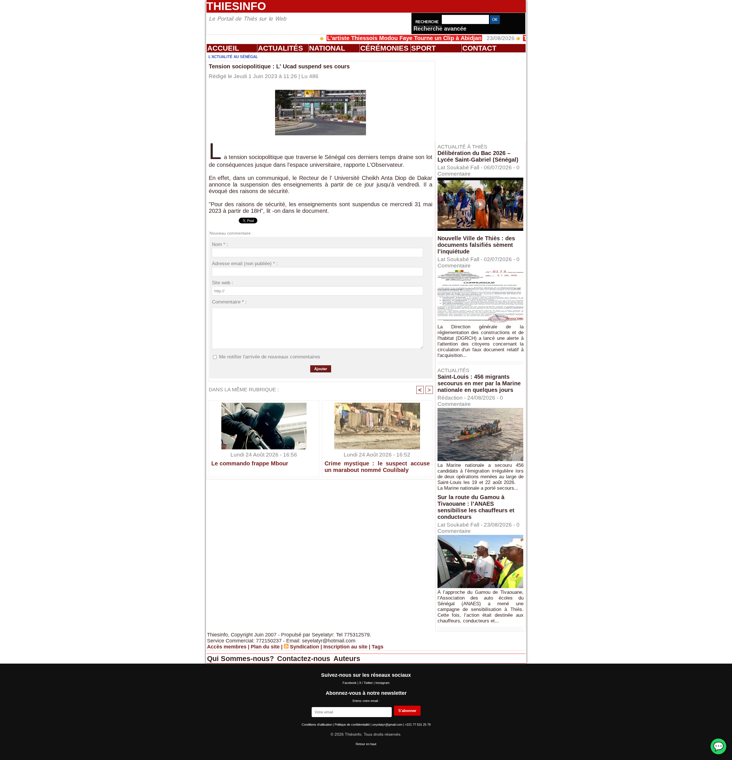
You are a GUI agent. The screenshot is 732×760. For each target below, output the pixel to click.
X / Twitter (366, 682)
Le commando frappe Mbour (249, 463)
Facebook (350, 682)
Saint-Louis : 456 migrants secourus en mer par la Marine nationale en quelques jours (479, 383)
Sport (423, 48)
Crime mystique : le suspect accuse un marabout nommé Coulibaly (377, 466)
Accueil (223, 48)
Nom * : (220, 244)
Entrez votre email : (366, 701)
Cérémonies (384, 48)
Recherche (427, 22)
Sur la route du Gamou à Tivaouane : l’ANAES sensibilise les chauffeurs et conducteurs (475, 507)
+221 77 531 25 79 (418, 724)
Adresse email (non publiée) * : (245, 263)
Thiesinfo (236, 6)
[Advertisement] (483, 97)
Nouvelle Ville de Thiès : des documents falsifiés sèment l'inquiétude (476, 245)
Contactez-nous (304, 658)
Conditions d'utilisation (317, 724)
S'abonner (407, 711)
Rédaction (450, 398)
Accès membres (226, 647)
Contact (479, 48)
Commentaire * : (229, 302)
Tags (377, 647)
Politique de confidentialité (353, 724)
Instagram (382, 682)
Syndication (304, 647)
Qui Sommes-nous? (241, 658)
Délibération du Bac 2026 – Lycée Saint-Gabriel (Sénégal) (477, 156)
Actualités (280, 48)
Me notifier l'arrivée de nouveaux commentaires (269, 357)
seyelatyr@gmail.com (387, 724)
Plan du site (265, 647)
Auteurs (346, 658)
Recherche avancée (439, 28)
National (327, 48)
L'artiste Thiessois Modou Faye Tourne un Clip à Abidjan (375, 38)
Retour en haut (366, 744)
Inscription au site (345, 647)
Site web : (222, 282)
